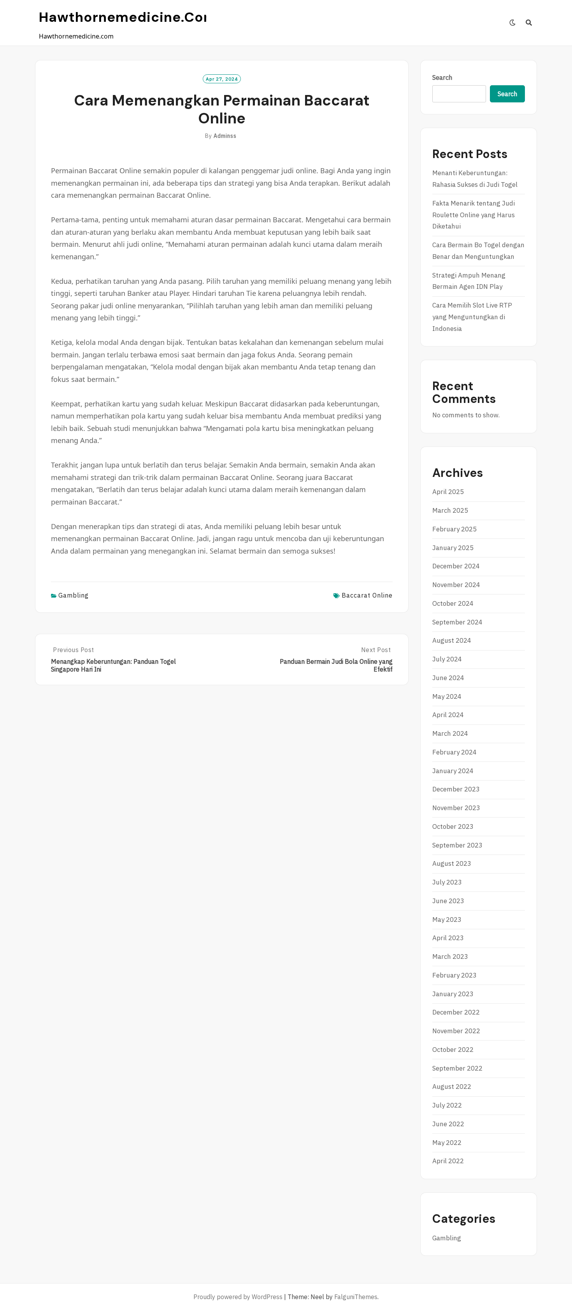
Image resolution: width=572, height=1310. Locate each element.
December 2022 (456, 1012)
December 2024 (456, 566)
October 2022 (453, 1049)
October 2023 (453, 826)
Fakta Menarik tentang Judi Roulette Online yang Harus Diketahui (473, 215)
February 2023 (454, 975)
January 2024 (453, 771)
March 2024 (450, 733)
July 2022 (447, 1105)
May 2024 (446, 696)
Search (442, 77)
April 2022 (448, 1161)
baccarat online (367, 595)
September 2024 (457, 622)
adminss (225, 135)
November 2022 (456, 1031)
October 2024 (453, 603)
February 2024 (454, 752)
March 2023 (450, 956)
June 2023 (448, 901)
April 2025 (448, 491)
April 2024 (448, 714)
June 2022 (448, 1124)
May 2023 (446, 919)
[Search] (529, 22)
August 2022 (451, 1086)
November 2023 (456, 808)
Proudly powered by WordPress (237, 1297)
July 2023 (447, 882)
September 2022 (457, 1068)
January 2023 (453, 994)
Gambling (73, 595)
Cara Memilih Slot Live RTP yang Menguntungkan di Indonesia (472, 317)
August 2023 (451, 863)
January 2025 (453, 547)
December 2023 (456, 789)
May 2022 (446, 1142)
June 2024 (448, 677)
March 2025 (450, 510)
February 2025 (454, 529)
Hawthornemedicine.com (128, 17)
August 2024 (451, 640)
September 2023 (457, 845)
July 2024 (447, 659)
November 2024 (456, 584)
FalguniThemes (355, 1297)
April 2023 (448, 938)
